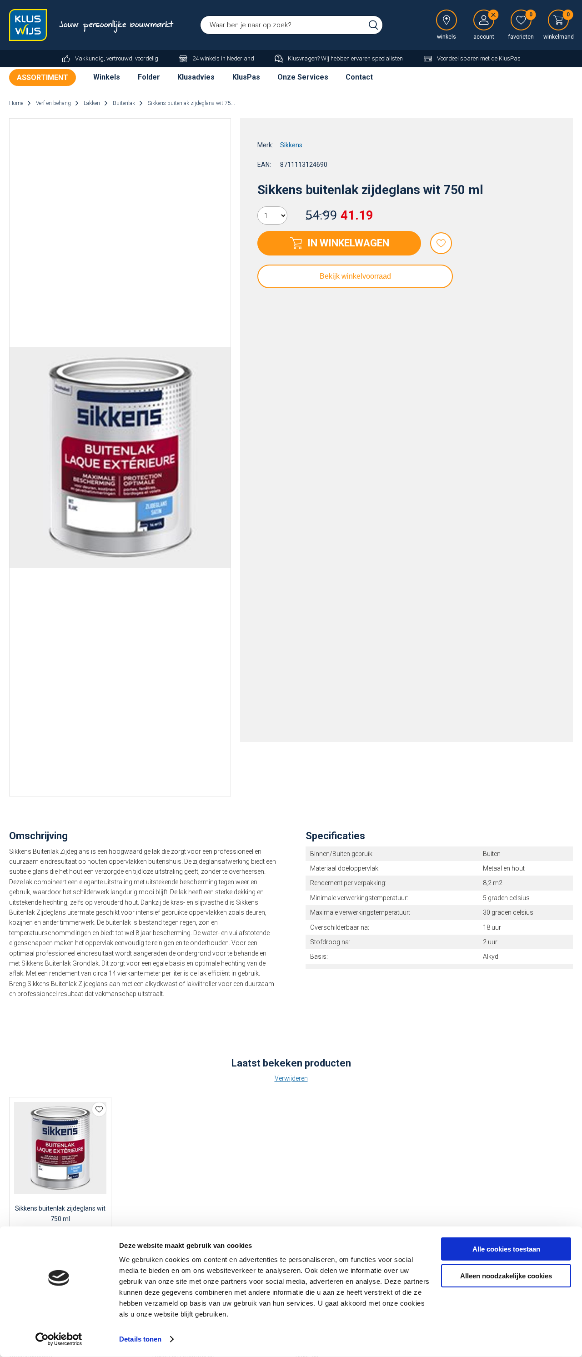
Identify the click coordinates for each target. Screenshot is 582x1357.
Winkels (106, 77)
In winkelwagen (348, 243)
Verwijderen (291, 1078)
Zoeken (373, 25)
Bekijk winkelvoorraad (355, 276)
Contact (359, 77)
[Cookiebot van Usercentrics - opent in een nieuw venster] (59, 1339)
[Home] (29, 25)
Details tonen (140, 1339)
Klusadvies (196, 77)
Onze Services (302, 77)
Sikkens (291, 145)
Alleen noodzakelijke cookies (506, 1275)
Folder (149, 77)
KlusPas (246, 77)
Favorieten (441, 243)
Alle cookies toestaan (506, 1249)
